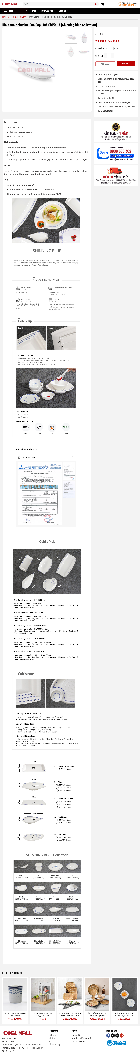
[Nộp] (97, 4)
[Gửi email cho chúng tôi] (117, 1035)
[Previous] (7, 70)
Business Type (47, 11)
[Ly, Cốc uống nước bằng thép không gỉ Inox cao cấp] (43, 994)
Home (4, 17)
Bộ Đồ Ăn (23, 17)
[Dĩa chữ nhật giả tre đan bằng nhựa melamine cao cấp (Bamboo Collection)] (70, 994)
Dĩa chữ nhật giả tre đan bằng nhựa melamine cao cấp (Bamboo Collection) (70, 1014)
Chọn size (99, 48)
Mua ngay (126, 64)
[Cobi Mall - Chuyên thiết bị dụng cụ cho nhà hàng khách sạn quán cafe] (10, 4)
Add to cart (105, 64)
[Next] (60, 70)
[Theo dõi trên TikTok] (113, 1035)
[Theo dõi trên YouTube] (122, 1035)
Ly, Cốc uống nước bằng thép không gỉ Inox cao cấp (43, 1014)
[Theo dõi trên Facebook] (108, 1035)
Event (34, 11)
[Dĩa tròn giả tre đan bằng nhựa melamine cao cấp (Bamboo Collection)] (97, 994)
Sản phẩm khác (13, 17)
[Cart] (102, 4)
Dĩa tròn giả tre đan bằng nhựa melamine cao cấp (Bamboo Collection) (97, 1014)
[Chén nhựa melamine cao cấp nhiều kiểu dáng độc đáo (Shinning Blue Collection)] (125, 994)
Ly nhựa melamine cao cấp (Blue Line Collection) (15, 1014)
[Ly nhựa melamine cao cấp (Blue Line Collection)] (15, 994)
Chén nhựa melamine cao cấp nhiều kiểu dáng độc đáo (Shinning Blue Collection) (124, 1014)
